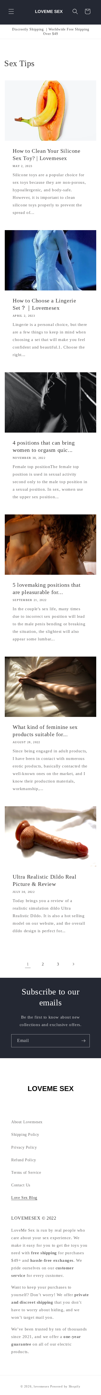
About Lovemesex (27, 1122)
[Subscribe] (83, 1040)
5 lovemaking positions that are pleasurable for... (47, 588)
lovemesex (41, 1386)
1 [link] (28, 964)
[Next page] (73, 964)
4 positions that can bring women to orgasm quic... (44, 446)
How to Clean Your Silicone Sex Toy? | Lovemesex (47, 154)
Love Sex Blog (24, 1198)
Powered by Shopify (65, 1386)
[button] (11, 11)
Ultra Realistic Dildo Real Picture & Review (45, 880)
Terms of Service (26, 1172)
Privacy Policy (24, 1147)
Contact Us (20, 1185)
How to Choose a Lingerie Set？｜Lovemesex (44, 304)
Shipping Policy (25, 1134)
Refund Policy (23, 1160)
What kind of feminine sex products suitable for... (45, 730)
